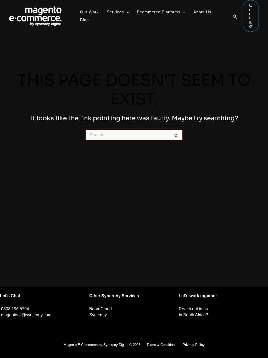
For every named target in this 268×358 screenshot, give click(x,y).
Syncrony (98, 315)
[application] (126, 12)
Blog (84, 20)
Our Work (89, 12)
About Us (202, 12)
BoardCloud (100, 309)
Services (115, 12)
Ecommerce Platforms (159, 12)
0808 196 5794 (15, 309)
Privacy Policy (194, 345)
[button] (235, 16)
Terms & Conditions (161, 345)
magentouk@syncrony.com (26, 315)
